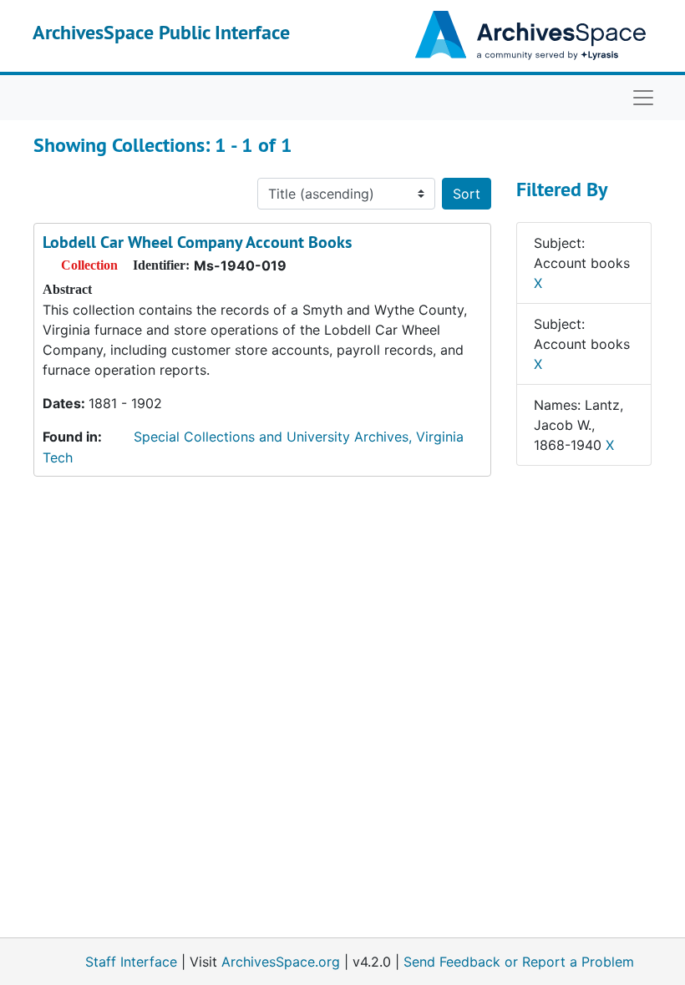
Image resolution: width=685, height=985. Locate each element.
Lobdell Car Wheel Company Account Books (197, 242)
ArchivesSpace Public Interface (161, 32)
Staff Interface (131, 961)
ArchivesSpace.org (280, 961)
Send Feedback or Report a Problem (518, 961)
